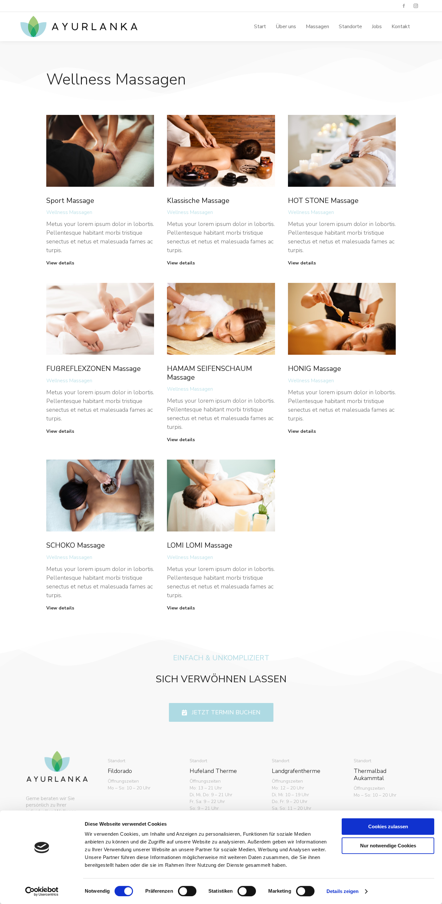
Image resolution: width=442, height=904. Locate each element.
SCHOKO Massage (75, 545)
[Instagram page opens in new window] (416, 6)
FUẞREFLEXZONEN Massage (93, 369)
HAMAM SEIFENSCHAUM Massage (209, 373)
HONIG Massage (314, 369)
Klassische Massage (198, 201)
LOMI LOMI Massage (199, 545)
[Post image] (100, 151)
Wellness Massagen (69, 212)
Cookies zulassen (388, 826)
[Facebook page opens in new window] (404, 6)
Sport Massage (70, 201)
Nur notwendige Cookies (388, 845)
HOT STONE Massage (323, 201)
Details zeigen (342, 891)
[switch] (187, 891)
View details (60, 263)
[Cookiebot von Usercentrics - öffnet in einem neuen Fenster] (42, 891)
